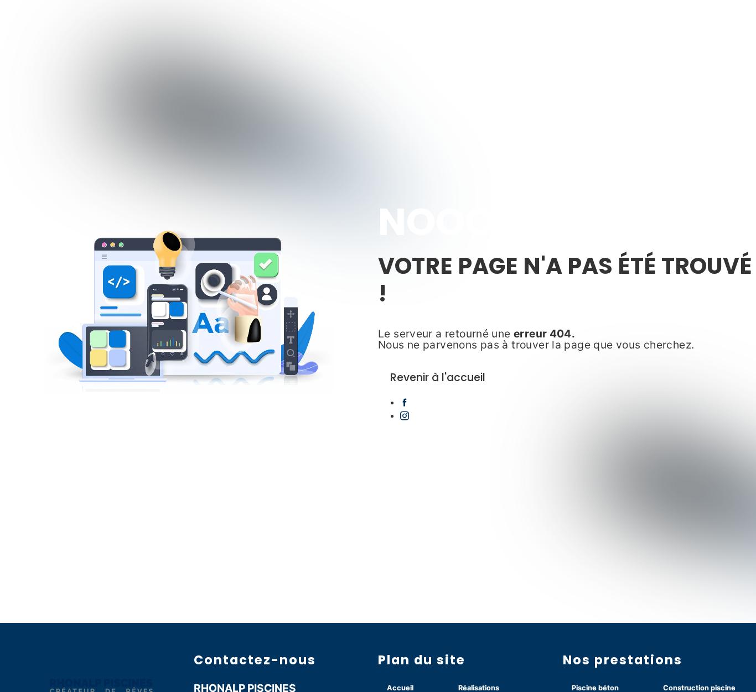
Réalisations (478, 688)
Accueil (400, 688)
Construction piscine (699, 688)
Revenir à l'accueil (437, 377)
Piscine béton (595, 688)
